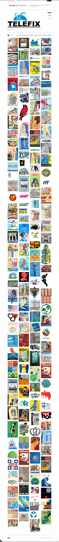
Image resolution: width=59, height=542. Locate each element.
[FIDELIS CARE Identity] (35, 514)
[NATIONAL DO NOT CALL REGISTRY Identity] (13, 276)
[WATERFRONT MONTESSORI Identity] (13, 444)
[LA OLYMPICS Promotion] (13, 328)
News (15, 1)
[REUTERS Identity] (35, 469)
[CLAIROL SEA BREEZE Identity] (35, 282)
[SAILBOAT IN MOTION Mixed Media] (13, 264)
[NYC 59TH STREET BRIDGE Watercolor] (24, 144)
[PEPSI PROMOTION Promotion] (46, 172)
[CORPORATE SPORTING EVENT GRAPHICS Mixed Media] (35, 493)
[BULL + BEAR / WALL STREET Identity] (35, 227)
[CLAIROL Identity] (46, 280)
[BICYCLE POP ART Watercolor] (24, 171)
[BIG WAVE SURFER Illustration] (24, 264)
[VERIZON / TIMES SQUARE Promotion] (35, 358)
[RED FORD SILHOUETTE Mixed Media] (46, 268)
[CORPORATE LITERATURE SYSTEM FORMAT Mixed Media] (24, 54)
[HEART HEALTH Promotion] (13, 413)
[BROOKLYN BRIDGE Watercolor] (46, 103)
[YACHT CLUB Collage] (35, 193)
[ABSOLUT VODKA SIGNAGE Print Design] (46, 254)
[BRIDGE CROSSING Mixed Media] (35, 93)
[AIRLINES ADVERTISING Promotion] (13, 122)
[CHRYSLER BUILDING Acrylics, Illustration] (24, 67)
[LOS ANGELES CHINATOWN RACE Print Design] (24, 457)
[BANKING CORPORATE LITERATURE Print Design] (35, 458)
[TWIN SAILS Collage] (24, 304)
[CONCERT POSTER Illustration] (24, 232)
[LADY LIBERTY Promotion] (46, 160)
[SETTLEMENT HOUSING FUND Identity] (35, 42)
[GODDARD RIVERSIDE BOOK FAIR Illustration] (46, 42)
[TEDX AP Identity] (24, 277)
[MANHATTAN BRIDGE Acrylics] (46, 438)
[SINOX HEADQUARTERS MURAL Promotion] (13, 284)
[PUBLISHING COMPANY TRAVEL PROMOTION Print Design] (24, 429)
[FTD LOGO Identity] (35, 235)
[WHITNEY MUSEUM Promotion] (35, 81)
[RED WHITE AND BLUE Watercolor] (13, 309)
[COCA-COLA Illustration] (24, 516)
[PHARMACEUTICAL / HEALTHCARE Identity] (46, 84)
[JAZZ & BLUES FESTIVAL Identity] (24, 163)
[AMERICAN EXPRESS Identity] (46, 395)
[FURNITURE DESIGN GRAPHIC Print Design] (13, 354)
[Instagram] (10, 538)
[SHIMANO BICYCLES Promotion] (13, 296)
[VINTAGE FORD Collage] (46, 450)
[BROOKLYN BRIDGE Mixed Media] (35, 305)
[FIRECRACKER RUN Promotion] (46, 370)
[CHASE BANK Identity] (13, 455)
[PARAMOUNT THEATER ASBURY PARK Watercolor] (13, 134)
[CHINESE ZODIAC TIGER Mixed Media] (13, 143)
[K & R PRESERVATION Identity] (24, 403)
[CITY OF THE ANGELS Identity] (35, 292)
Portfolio (9, 1)
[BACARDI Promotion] (24, 415)
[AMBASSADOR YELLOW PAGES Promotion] (24, 354)
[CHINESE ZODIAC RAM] (35, 444)
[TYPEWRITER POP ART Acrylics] (46, 211)
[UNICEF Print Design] (35, 374)
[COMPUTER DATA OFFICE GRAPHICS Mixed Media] (46, 51)
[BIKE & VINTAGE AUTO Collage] (13, 185)
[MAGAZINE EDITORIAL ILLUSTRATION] (35, 269)
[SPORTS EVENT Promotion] (13, 429)
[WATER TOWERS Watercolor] (46, 359)
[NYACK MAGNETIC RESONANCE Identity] (35, 204)
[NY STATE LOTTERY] (24, 197)
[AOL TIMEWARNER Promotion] (35, 395)
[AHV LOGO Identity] (46, 333)
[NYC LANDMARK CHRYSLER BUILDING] (24, 129)
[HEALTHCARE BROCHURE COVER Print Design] (24, 442)
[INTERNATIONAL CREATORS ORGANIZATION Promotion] (35, 180)
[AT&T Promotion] (24, 219)
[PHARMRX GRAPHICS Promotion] (35, 405)
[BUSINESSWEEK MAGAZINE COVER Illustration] (46, 225)
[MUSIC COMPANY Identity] (46, 140)
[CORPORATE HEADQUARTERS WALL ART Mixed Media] (24, 43)
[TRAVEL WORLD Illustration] (46, 383)
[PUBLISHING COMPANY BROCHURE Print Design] (35, 418)
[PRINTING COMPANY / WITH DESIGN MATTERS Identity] (24, 112)
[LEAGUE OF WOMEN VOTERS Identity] (35, 506)
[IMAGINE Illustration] (35, 216)
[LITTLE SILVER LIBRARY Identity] (13, 166)
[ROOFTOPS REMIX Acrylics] (35, 122)
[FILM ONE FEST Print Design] (13, 341)
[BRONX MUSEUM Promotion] (24, 289)
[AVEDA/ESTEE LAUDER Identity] (46, 309)
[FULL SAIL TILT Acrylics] (24, 504)
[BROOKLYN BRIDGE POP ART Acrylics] (13, 237)
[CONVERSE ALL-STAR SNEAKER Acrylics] (13, 111)
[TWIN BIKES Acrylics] (35, 255)
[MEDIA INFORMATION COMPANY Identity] (46, 183)
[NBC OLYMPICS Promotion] (24, 474)
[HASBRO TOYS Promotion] (13, 84)
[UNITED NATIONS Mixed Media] (13, 474)
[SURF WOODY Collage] (35, 51)
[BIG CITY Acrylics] (13, 513)
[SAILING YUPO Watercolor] (46, 132)
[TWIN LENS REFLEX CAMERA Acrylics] (13, 99)
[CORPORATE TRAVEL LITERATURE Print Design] (35, 480)
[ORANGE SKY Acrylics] (13, 491)
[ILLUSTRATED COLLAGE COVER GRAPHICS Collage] (35, 67)
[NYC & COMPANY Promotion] (24, 489)
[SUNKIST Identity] (13, 198)
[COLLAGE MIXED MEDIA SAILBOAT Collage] (46, 320)
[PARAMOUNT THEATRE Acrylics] (46, 191)
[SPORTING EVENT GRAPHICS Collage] (46, 75)
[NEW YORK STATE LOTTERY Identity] (24, 211)
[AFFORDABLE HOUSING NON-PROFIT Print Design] (24, 380)
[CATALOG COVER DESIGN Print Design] (35, 316)
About (13, 1)
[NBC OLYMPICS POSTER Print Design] (13, 369)
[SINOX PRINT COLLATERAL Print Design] (35, 327)
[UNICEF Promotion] (46, 199)
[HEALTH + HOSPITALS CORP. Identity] (13, 317)
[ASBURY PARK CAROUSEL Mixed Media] (46, 92)
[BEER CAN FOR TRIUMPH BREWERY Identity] (46, 296)
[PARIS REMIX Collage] (35, 108)
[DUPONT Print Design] (35, 245)
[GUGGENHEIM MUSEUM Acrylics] (13, 59)
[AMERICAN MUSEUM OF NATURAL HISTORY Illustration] (46, 238)
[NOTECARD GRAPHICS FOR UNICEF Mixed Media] (46, 517)
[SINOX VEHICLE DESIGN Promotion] (35, 347)
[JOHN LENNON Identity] (13, 482)
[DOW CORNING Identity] (35, 58)
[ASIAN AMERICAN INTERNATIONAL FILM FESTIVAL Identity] (24, 368)
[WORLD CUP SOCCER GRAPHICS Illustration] (24, 249)
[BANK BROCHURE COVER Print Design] (13, 399)
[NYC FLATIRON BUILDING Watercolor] (46, 148)
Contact (18, 1)
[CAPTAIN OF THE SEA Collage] (13, 45)
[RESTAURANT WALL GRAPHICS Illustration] (35, 387)
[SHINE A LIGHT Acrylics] (13, 225)
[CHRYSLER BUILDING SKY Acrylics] (13, 250)
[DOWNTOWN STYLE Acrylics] (46, 425)
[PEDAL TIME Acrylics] (13, 503)
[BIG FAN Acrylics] (46, 117)
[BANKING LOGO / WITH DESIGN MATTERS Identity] (35, 431)
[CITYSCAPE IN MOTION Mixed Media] (24, 327)
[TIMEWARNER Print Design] (24, 184)
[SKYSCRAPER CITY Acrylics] (35, 158)
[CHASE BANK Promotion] (46, 480)
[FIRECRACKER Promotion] (35, 138)
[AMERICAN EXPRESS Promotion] (13, 386)
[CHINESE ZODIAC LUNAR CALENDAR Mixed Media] (46, 493)
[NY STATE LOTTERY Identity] (24, 204)
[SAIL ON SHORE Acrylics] (24, 154)
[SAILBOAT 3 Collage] (46, 347)
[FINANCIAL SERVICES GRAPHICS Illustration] (24, 95)
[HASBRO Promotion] (13, 465)
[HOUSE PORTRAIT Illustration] (24, 82)
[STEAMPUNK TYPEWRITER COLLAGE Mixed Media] (13, 211)
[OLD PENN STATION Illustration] (35, 525)
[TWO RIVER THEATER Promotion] (35, 338)
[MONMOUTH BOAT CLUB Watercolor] (24, 316)
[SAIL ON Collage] (46, 62)
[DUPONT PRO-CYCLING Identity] (24, 392)
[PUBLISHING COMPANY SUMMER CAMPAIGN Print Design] (46, 406)
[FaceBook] (8, 538)
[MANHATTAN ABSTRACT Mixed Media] (13, 154)
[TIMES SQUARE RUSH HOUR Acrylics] (13, 72)
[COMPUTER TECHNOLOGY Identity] (24, 76)
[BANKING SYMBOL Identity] (35, 168)
